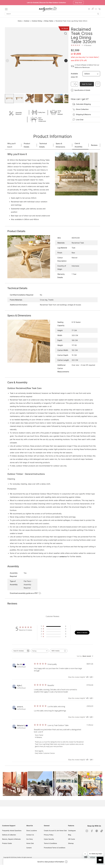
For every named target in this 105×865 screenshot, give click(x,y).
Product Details (27, 145)
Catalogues (72, 830)
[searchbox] (19, 650)
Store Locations (31, 830)
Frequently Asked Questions (11, 830)
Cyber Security (49, 839)
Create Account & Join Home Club (55, 830)
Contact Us (30, 835)
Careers (29, 848)
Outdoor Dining (37, 21)
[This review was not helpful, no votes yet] (91, 677)
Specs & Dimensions (60, 145)
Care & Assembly (78, 145)
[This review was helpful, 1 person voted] (87, 760)
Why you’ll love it (11, 145)
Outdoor (26, 21)
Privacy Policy (48, 835)
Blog (69, 835)
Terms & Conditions (50, 843)
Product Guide (7, 843)
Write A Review (82, 633)
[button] (15, 783)
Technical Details (43, 145)
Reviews (94, 145)
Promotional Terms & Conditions (54, 848)
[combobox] (52, 14)
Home (20, 21)
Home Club (30, 843)
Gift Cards (71, 839)
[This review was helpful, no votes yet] (87, 677)
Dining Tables (48, 21)
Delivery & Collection (9, 835)
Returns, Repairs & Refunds (11, 839)
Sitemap (71, 843)
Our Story (29, 839)
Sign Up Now (79, 2)
